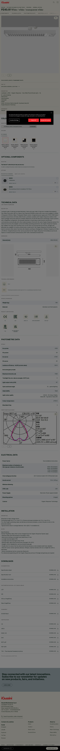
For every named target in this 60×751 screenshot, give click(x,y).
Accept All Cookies (45, 120)
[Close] (51, 112)
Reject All (33, 120)
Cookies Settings (14, 120)
